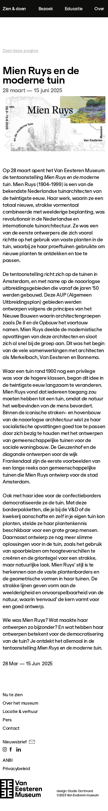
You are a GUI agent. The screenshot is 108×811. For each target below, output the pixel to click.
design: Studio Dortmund (75, 791)
